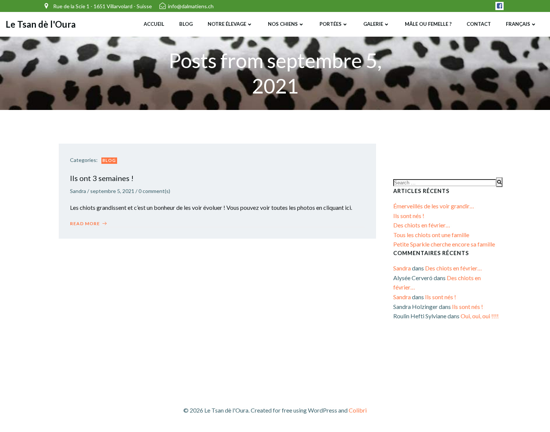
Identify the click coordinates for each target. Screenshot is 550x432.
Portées (331, 24)
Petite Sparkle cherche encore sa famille (444, 244)
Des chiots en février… (421, 225)
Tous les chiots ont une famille (431, 234)
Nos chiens (283, 24)
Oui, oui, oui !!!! (480, 315)
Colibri (358, 410)
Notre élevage (227, 24)
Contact (479, 24)
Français (518, 24)
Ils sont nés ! (408, 215)
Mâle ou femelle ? (428, 24)
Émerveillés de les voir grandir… (433, 205)
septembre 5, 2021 (112, 191)
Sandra (78, 191)
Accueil (154, 24)
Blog (186, 24)
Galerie (373, 24)
